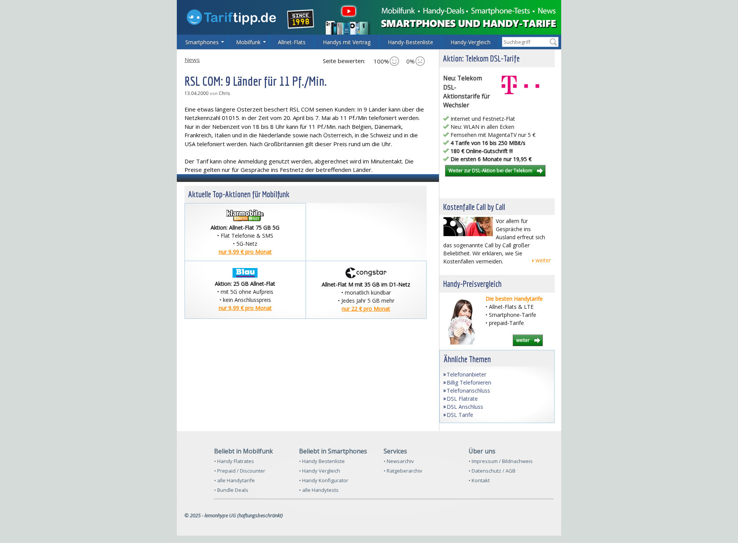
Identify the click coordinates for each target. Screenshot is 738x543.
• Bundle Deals (231, 489)
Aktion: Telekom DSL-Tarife (481, 58)
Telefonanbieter (466, 374)
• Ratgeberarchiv (403, 470)
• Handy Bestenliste (322, 461)
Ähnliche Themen (467, 359)
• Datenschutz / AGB (492, 470)
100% (381, 61)
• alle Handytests (319, 489)
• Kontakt (479, 480)
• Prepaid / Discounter (239, 470)
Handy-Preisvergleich (472, 283)
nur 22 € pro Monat (366, 308)
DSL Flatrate (462, 398)
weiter (543, 260)
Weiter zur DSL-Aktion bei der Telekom (490, 170)
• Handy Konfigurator (323, 480)
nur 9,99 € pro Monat (245, 251)
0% (410, 61)
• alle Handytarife (234, 480)
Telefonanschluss (468, 390)
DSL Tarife (460, 414)
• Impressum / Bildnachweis (501, 461)
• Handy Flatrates (234, 461)
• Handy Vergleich (319, 470)
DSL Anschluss (465, 406)
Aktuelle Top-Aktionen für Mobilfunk (238, 194)
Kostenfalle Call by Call (474, 207)
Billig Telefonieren (469, 382)
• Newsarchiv (399, 461)
